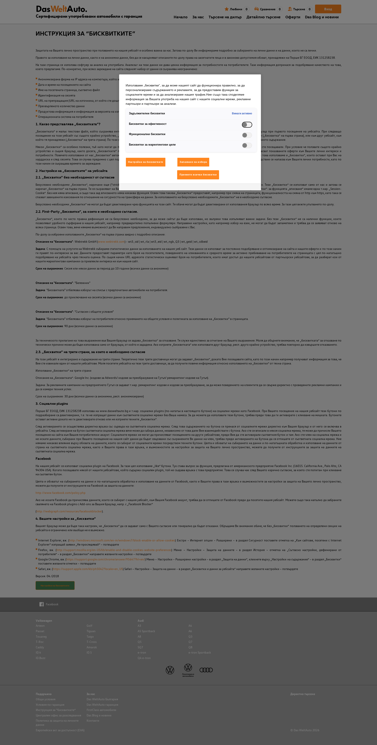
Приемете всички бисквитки (198, 174)
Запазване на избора (193, 162)
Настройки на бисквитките (145, 162)
